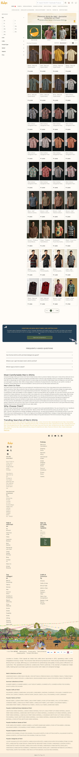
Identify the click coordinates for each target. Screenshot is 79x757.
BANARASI (63, 694)
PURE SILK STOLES (40, 735)
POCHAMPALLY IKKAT (53, 694)
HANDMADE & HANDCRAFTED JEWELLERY (55, 745)
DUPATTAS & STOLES (63, 6)
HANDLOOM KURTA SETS (36, 741)
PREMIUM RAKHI (45, 676)
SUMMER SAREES (22, 684)
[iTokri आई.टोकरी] (4, 2)
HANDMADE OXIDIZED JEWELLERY (40, 747)
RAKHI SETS (10, 678)
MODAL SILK (9, 694)
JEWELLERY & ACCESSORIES (27, 10)
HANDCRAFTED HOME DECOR (18, 743)
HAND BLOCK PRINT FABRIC (25, 702)
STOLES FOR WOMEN (26, 733)
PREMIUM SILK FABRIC (28, 704)
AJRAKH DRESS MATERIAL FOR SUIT (34, 711)
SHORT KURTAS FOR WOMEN (14, 686)
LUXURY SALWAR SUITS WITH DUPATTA (17, 741)
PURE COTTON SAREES (57, 725)
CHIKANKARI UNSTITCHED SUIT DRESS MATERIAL (56, 715)
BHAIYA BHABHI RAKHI (40, 678)
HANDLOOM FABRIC (40, 702)
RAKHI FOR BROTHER (65, 678)
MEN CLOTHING (47, 6)
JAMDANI (44, 692)
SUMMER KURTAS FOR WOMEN (60, 684)
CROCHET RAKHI (35, 676)
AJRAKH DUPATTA (11, 735)
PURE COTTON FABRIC (48, 700)
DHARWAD (51, 692)
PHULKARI (58, 692)
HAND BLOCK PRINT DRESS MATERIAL (31, 715)
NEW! (12, 6)
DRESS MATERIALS (27, 6)
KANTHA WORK (28, 694)
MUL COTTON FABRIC (62, 700)
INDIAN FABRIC (10, 700)
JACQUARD (30, 692)
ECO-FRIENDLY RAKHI (57, 676)
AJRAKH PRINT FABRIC (22, 700)
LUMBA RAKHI (29, 678)
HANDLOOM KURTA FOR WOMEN (53, 741)
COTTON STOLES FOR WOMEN (25, 735)
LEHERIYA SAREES (41, 727)
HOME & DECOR (15, 10)
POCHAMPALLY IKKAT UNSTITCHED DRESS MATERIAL (20, 717)
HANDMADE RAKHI (11, 676)
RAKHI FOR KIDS (19, 678)
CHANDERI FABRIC (11, 702)
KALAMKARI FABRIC (60, 702)
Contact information (32, 653)
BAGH (41, 694)
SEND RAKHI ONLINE (23, 676)
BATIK (16, 694)
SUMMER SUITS (46, 684)
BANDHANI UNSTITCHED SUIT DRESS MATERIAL (34, 713)
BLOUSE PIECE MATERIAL (51, 749)
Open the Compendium (39, 337)
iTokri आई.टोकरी (14, 651)
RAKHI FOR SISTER (53, 678)
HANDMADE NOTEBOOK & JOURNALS (61, 747)
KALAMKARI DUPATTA (66, 733)
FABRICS (20, 6)
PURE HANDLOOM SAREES (13, 725)
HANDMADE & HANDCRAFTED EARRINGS (17, 747)
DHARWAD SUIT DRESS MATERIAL (57, 713)
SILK (45, 694)
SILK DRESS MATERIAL (43, 717)
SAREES (54, 6)
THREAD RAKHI (68, 676)
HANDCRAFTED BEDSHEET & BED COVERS (40, 743)
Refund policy (23, 651)
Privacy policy (32, 651)
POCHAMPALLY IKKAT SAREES (27, 727)
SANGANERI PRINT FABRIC (13, 704)
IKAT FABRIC (50, 702)
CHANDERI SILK (66, 692)
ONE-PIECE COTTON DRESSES (35, 749)
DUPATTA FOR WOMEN (12, 733)
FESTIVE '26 (55, 10)
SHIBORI (21, 694)
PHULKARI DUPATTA (38, 733)
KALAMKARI (9, 692)
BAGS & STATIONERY (40, 10)
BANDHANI (23, 692)
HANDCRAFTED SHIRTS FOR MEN (15, 745)
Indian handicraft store (15, 408)
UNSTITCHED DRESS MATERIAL (14, 711)
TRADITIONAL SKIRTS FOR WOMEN (16, 749)
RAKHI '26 (49, 10)
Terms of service (41, 651)
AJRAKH (16, 692)
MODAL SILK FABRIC (41, 704)
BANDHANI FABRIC (53, 704)
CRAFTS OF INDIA (63, 10)
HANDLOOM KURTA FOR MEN (34, 745)
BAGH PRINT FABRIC (35, 700)
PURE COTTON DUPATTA (52, 733)
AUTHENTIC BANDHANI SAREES (41, 725)
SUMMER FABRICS (11, 684)
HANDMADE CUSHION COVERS (61, 743)
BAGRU (36, 694)
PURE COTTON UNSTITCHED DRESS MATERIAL (25, 719)
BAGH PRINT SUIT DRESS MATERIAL (55, 711)
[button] (76, 3)
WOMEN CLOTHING (37, 6)
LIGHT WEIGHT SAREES (34, 684)
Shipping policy (21, 653)
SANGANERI (37, 692)
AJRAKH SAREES (26, 725)
